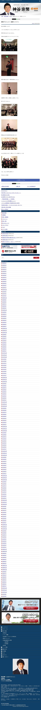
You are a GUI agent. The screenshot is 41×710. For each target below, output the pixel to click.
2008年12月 (4, 565)
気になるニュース (5, 223)
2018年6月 (4, 340)
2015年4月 (4, 418)
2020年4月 (4, 308)
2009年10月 (4, 551)
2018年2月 (4, 348)
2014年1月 (4, 449)
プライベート (4, 219)
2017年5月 (4, 367)
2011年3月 (4, 518)
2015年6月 (4, 414)
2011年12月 (4, 500)
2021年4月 (4, 293)
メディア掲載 (5, 634)
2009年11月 (4, 549)
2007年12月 (4, 588)
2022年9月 (4, 275)
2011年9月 (4, 506)
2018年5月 (4, 342)
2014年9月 (4, 432)
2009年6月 (4, 557)
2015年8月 (4, 410)
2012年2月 (4, 496)
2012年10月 (4, 479)
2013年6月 (4, 463)
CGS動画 (4, 651)
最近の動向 (6, 16)
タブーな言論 (4, 229)
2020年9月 (4, 299)
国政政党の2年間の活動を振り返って (9, 237)
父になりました (4, 190)
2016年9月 (4, 383)
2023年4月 (4, 271)
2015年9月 (4, 408)
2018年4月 (4, 344)
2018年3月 (4, 346)
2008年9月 (4, 571)
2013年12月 (4, 451)
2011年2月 (4, 520)
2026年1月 (4, 263)
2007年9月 (4, 594)
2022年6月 (4, 279)
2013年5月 (4, 465)
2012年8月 (4, 483)
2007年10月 (4, 592)
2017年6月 (4, 365)
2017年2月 (4, 373)
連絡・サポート (5, 656)
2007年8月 (4, 596)
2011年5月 (4, 514)
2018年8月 (4, 336)
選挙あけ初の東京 (5, 186)
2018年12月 (4, 328)
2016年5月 (4, 391)
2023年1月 (4, 273)
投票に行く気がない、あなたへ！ (8, 241)
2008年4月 (4, 579)
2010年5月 (4, 539)
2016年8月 (4, 385)
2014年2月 (4, 447)
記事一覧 (18, 186)
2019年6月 (4, 316)
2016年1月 (4, 400)
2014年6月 (4, 438)
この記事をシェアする (20, 180)
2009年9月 (4, 553)
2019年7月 (4, 314)
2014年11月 (4, 428)
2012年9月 (4, 481)
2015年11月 (4, 404)
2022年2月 (4, 285)
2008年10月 (4, 569)
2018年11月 (4, 330)
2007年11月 (4, 590)
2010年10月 (4, 528)
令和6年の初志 (5, 239)
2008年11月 (4, 567)
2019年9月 (4, 312)
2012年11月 (4, 477)
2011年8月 (4, 508)
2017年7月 (4, 363)
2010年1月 (4, 547)
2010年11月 (4, 526)
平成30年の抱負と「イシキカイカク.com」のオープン (11, 205)
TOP (2, 16)
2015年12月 (4, 402)
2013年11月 (4, 453)
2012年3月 (4, 494)
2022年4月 (4, 281)
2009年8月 (4, 555)
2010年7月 (4, 534)
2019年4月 (4, 320)
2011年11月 (4, 502)
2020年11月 (4, 297)
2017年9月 (4, 359)
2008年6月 (4, 575)
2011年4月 (4, 516)
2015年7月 (4, 412)
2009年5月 (4, 559)
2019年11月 (4, 310)
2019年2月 (4, 324)
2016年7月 (4, 387)
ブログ (10, 16)
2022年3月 (4, 283)
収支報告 (6, 643)
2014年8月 (4, 434)
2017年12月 (4, 353)
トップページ (5, 627)
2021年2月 (4, 295)
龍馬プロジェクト (6, 638)
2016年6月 (4, 389)
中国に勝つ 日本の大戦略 (6, 207)
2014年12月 (4, 426)
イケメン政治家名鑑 (31, 186)
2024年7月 (4, 267)
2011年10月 (4, 504)
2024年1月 (4, 269)
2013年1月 (4, 473)
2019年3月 (4, 322)
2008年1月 (4, 586)
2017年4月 (4, 369)
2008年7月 (4, 573)
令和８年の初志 (5, 233)
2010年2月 (4, 545)
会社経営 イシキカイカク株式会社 (9, 636)
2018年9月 (4, 334)
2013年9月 (4, 457)
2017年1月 (4, 375)
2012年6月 (4, 487)
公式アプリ (4, 654)
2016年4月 (4, 393)
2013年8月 (4, 459)
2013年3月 (4, 469)
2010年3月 (4, 543)
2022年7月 (4, 277)
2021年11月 (4, 289)
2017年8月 (4, 361)
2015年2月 (4, 422)
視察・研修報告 (5, 217)
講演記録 (5, 632)
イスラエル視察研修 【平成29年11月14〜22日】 (10, 203)
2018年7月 (4, 338)
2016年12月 (4, 377)
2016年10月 (4, 381)
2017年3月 (4, 371)
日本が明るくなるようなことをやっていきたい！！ (11, 192)
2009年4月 (4, 561)
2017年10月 (4, 357)
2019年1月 (4, 326)
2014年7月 (4, 436)
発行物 (4, 645)
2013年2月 (4, 471)
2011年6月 (4, 512)
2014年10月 (4, 430)
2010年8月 (4, 532)
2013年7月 (4, 461)
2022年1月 (4, 287)
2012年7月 (4, 485)
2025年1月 (4, 265)
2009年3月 (4, 563)
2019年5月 (4, 318)
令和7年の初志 (5, 235)
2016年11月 (4, 379)
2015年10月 (4, 406)
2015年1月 (4, 424)
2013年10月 (4, 455)
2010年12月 (4, 524)
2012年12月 (4, 475)
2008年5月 (4, 577)
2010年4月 (4, 541)
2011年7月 (4, 510)
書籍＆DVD (4, 649)
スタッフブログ (5, 225)
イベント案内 (5, 647)
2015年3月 (4, 420)
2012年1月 (4, 498)
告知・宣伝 (4, 221)
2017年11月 (4, 355)
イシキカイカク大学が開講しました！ (8, 201)
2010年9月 (4, 530)
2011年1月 (4, 522)
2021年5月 (4, 291)
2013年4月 (4, 467)
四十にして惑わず (4, 209)
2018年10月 (4, 332)
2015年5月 (4, 416)
